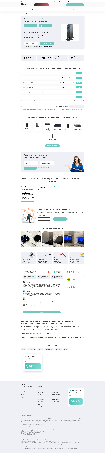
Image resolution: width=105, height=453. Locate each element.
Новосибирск (58, 349)
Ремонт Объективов (40, 397)
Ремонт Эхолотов (55, 403)
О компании (29, 1)
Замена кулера (26, 96)
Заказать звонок (30, 168)
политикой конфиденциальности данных (44, 46)
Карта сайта (23, 398)
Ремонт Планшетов (55, 399)
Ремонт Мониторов (40, 399)
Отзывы (35, 1)
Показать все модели (52, 145)
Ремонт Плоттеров (55, 401)
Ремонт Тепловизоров (56, 412)
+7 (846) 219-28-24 (60, 4)
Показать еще (42, 312)
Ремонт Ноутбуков (40, 392)
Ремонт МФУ (54, 397)
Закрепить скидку (47, 43)
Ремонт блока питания (28, 82)
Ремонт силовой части (28, 87)
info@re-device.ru (31, 358)
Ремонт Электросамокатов (57, 390)
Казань (65, 349)
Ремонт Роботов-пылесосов (42, 390)
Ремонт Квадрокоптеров (41, 406)
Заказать (79, 77)
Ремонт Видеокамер (41, 401)
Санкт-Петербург (31, 349)
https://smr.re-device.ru (28, 448)
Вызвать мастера (75, 4)
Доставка (23, 1)
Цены (40, 1)
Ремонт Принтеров (40, 394)
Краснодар (40, 349)
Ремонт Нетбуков (55, 392)
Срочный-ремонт (41, 4)
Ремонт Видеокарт (40, 412)
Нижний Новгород (49, 349)
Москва (23, 349)
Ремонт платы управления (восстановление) (33, 92)
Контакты (45, 1)
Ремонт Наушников (40, 409)
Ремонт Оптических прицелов (58, 406)
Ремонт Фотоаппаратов (56, 394)
